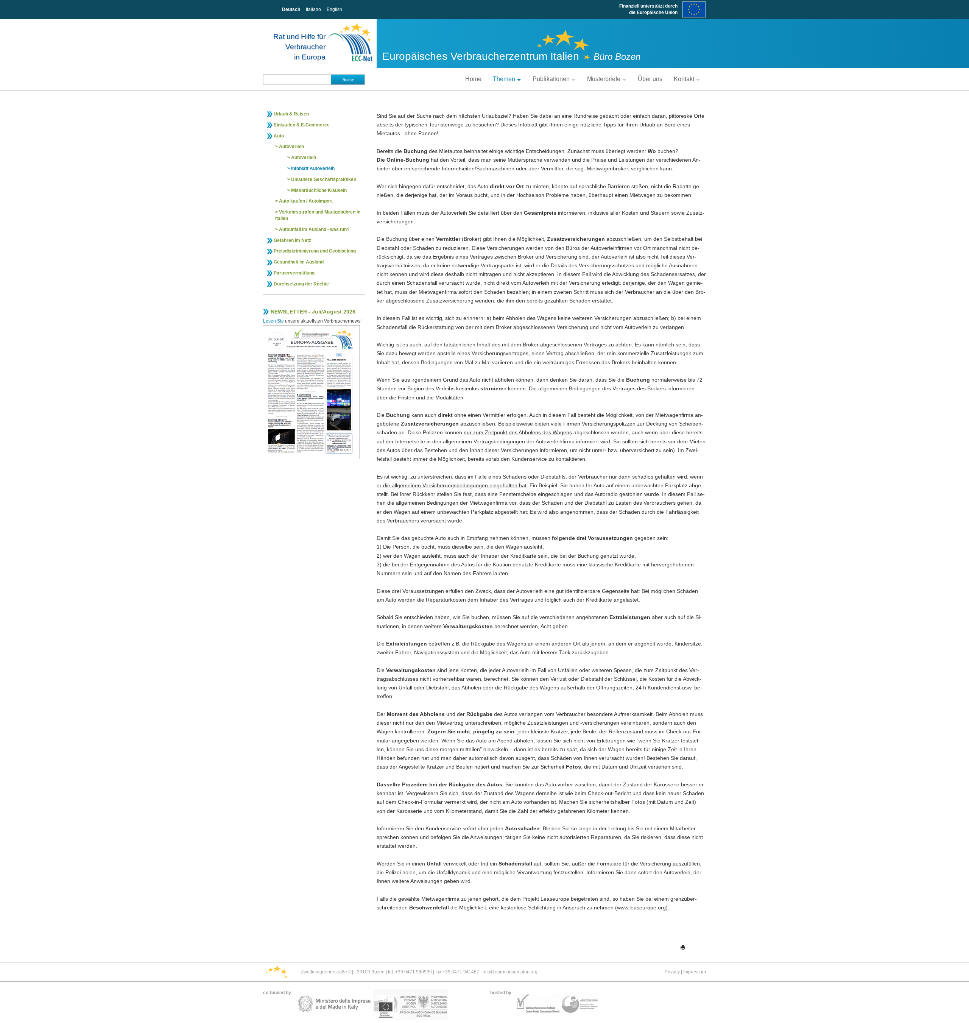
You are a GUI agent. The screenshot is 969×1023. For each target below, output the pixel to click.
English (334, 9)
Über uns (650, 79)
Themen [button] (504, 79)
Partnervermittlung (294, 273)
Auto (279, 136)
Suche (348, 79)
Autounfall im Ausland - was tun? (314, 229)
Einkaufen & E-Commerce (302, 125)
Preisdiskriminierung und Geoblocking (315, 251)
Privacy (672, 972)
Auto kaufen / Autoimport (306, 201)
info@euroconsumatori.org (510, 972)
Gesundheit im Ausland (299, 262)
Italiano (313, 9)
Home (473, 79)
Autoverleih (291, 146)
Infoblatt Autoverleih (313, 168)
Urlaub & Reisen (291, 114)
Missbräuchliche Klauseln (319, 190)
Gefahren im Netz (292, 240)
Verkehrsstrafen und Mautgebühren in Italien (317, 215)
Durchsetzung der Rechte (301, 284)
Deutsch (291, 9)
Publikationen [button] (551, 79)
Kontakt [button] (684, 79)
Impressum (694, 972)
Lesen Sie (273, 321)
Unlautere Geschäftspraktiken (323, 179)
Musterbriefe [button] (603, 79)
